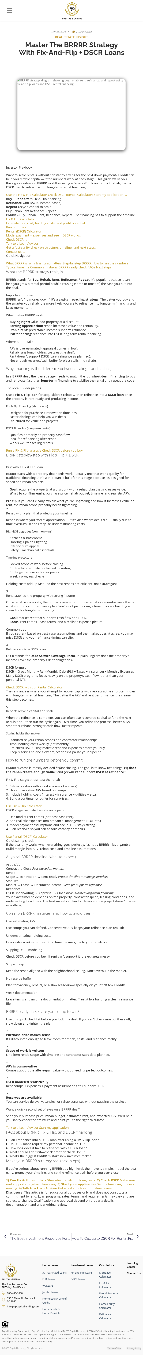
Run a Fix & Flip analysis (23, 450)
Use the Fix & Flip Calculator (27, 195)
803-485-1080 (15, 1293)
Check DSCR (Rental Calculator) (71, 195)
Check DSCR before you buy (62, 450)
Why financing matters (45, 263)
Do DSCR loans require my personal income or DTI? (47, 1144)
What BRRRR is (17, 263)
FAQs (91, 267)
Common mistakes (44, 267)
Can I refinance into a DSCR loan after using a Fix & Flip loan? (54, 1140)
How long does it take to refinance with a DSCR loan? (48, 1148)
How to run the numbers (110, 263)
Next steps (104, 267)
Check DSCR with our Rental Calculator (34, 687)
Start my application (54, 1127)
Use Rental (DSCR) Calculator (27, 836)
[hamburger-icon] (9, 10)
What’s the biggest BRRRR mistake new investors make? (50, 1156)
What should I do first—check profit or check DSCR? (47, 1152)
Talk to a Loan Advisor (22, 1127)
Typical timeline (17, 267)
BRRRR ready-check (73, 267)
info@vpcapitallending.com (23, 1306)
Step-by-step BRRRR (77, 263)
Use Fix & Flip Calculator (24, 806)
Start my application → (110, 195)
